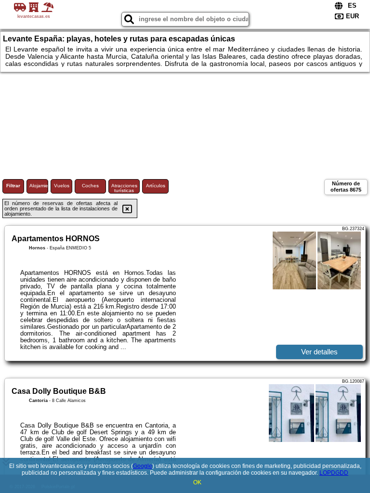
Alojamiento (38, 185)
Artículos (155, 185)
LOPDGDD (333, 472)
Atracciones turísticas (124, 188)
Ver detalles (319, 352)
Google (142, 466)
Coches (90, 185)
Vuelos (61, 185)
